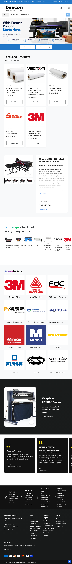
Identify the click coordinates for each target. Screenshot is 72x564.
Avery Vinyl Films (36, 297)
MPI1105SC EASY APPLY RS (11, 133)
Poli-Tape (57, 347)
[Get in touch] (65, 8)
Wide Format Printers (9, 246)
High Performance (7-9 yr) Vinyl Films (58, 248)
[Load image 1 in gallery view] (7, 181)
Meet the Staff (60, 521)
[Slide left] (26, 173)
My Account (64, 1)
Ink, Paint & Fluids (35, 528)
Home (32, 519)
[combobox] (40, 14)
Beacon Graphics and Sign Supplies (17, 562)
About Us (33, 538)
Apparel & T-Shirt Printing (35, 532)
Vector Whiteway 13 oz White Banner (56, 89)
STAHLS (14, 372)
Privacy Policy (60, 526)
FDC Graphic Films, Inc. (57, 297)
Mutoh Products (36, 347)
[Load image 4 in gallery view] (30, 181)
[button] (3, 8)
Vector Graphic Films (57, 372)
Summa (36, 372)
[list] (36, 456)
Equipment (33, 523)
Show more (42, 193)
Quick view (14, 101)
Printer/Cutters (18, 246)
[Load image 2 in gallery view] (15, 181)
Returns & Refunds (48, 528)
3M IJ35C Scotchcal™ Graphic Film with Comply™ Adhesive (35, 134)
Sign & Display (34, 521)
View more (42, 209)
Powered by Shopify (31, 562)
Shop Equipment (43, 47)
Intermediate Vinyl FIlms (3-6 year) (48, 247)
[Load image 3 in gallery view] (22, 181)
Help (55, 1)
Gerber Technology (14, 322)
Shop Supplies (27, 47)
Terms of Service (48, 530)
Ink (38, 245)
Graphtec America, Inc (57, 322)
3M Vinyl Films (14, 297)
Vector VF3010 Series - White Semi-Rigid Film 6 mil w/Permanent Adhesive (36, 91)
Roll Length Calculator (46, 534)
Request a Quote (48, 526)
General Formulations (36, 322)
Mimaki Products (14, 347)
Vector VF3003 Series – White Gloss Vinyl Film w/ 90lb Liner (14, 90)
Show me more (47, 416)
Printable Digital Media (68, 247)
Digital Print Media (35, 526)
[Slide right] (29, 173)
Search (45, 521)
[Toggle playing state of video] (31, 422)
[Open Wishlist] (69, 561)
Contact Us (33, 535)
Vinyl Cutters (28, 245)
